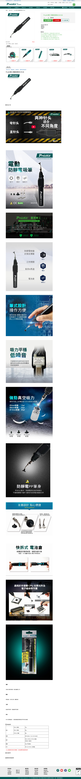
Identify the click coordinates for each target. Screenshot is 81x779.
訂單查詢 (69, 0)
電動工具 (18, 770)
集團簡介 (27, 770)
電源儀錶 (9, 772)
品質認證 (27, 772)
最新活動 (52, 7)
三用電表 (59, 2)
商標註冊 (27, 771)
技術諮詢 (36, 772)
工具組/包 (16, 7)
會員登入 (64, 0)
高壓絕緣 (18, 772)
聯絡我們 (27, 774)
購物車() (73, 0)
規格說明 (12, 69)
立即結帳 (56, 20)
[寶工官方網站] (58, 772)
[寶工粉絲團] (65, 772)
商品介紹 (8, 66)
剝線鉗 (56, 2)
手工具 (9, 7)
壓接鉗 (63, 2)
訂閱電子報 (46, 771)
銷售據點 (36, 774)
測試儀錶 (31, 7)
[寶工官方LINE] (69, 772)
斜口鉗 (67, 2)
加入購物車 (48, 20)
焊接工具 (23, 7)
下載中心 (36, 771)
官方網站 (72, 7)
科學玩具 (52, 2)
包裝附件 (17, 69)
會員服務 (45, 7)
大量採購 (65, 20)
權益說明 (45, 770)
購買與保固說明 (23, 69)
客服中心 (45, 772)
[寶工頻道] (62, 772)
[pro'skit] (14, 4)
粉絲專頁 (65, 7)
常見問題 (36, 770)
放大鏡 (70, 2)
